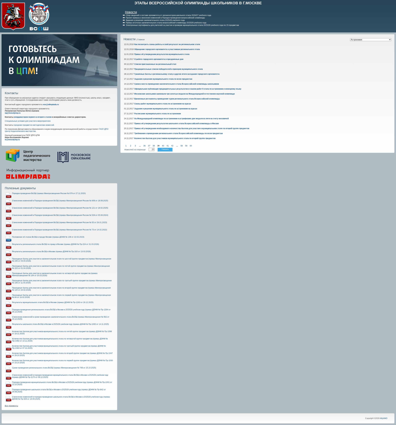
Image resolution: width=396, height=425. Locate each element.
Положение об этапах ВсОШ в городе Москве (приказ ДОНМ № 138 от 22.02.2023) (48, 237)
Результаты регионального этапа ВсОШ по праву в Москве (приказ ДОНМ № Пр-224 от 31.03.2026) (55, 244)
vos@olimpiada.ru (51, 104)
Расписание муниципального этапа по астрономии (157, 114)
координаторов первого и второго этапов (33, 117)
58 (182, 146)
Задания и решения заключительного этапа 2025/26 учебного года (155, 20)
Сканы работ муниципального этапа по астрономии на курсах (162, 104)
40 (163, 146)
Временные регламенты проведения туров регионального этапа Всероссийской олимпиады (177, 99)
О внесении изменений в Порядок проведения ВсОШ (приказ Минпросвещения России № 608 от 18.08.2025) (60, 201)
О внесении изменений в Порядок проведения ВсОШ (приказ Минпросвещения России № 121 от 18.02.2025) (60, 208)
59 (186, 146)
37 (149, 146)
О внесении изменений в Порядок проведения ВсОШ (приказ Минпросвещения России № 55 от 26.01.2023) (59, 222)
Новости (131, 12)
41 (168, 146)
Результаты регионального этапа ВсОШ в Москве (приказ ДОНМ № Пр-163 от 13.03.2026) (51, 251)
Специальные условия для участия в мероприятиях (28, 121)
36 (144, 146)
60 (191, 146)
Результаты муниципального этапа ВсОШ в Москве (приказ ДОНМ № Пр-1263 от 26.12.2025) (52, 302)
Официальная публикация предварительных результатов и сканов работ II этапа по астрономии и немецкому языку (187, 89)
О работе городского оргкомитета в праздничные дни (158, 59)
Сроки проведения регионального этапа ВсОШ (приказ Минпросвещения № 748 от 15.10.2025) (54, 368)
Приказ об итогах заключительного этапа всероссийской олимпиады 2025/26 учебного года (166, 23)
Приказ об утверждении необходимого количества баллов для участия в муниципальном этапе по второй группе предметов (191, 128)
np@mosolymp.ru (12, 113)
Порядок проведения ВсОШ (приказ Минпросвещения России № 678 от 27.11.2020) (49, 193)
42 (172, 146)
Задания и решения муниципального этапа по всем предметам (163, 79)
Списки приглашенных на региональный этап (155, 64)
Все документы (11, 406)
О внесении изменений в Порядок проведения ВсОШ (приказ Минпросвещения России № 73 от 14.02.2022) (59, 230)
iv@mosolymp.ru (12, 140)
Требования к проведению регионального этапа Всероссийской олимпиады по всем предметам (178, 133)
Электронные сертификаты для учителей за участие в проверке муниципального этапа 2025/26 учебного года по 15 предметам (182, 25)
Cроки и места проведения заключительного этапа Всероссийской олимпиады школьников (176, 84)
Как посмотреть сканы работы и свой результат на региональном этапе (167, 44)
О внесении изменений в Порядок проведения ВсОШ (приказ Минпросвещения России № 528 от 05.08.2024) (60, 215)
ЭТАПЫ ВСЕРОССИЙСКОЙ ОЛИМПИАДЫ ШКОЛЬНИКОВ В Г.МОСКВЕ (198, 3)
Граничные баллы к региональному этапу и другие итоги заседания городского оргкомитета (177, 74)
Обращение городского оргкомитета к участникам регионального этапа (167, 49)
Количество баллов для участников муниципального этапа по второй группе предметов (174, 138)
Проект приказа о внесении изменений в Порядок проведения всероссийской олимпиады (165, 18)
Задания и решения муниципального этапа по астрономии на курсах (165, 109)
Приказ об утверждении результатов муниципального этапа (161, 54)
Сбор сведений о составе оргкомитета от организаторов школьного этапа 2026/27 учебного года (168, 15)
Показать (165, 149)
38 (154, 146)
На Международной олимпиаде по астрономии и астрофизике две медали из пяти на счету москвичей (181, 118)
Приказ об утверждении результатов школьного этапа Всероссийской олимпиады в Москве (176, 123)
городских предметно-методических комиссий (34, 125)
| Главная (140, 39)
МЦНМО (383, 418)
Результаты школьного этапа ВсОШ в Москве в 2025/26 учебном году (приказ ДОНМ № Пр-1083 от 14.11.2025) (60, 324)
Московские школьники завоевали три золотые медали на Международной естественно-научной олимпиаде (184, 94)
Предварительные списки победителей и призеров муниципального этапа (168, 69)
